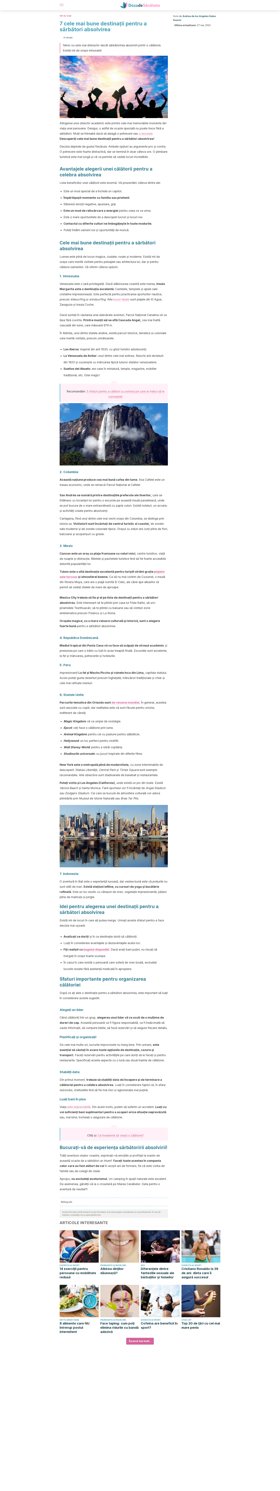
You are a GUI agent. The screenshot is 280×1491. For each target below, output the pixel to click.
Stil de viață (65, 16)
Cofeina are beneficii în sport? (159, 1325)
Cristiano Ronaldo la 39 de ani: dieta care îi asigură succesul (199, 1273)
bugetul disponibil (96, 949)
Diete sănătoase (69, 1320)
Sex (143, 1265)
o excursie (145, 133)
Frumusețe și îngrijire (113, 1265)
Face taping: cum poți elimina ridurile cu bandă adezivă (119, 1327)
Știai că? (186, 1320)
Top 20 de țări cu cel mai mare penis (200, 1325)
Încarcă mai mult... (140, 1341)
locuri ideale (121, 299)
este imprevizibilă (78, 1107)
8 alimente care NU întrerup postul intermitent (74, 1327)
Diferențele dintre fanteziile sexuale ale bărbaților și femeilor (157, 1273)
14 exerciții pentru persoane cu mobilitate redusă (78, 1273)
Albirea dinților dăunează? (112, 1271)
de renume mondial (125, 702)
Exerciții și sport (70, 1265)
